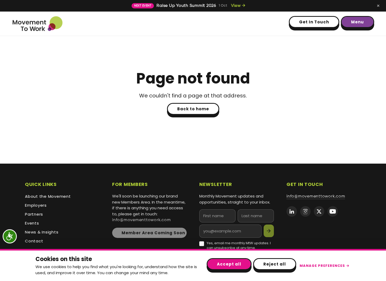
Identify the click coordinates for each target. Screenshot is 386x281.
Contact (34, 241)
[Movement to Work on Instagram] (305, 211)
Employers (36, 205)
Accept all (229, 264)
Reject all (274, 264)
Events (32, 223)
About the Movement (48, 196)
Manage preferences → (325, 265)
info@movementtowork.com (141, 220)
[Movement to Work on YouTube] (332, 211)
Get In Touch (314, 22)
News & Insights (41, 232)
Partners (34, 214)
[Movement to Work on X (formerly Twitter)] (319, 211)
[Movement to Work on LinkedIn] (291, 211)
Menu (357, 22)
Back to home (193, 109)
